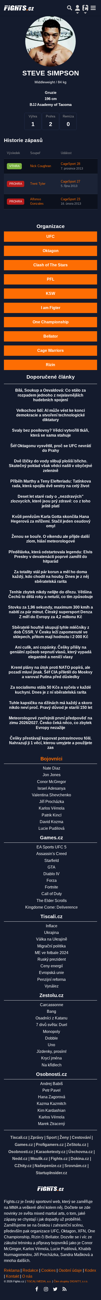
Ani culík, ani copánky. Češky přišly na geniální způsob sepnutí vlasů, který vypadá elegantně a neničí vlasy (50, 652)
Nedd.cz (19, 1159)
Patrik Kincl (52, 815)
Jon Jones (52, 775)
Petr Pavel (51, 1090)
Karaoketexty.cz (50, 1152)
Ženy (64, 1137)
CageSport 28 (70, 164)
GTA (51, 867)
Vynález (52, 986)
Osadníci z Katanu (51, 1018)
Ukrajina (51, 932)
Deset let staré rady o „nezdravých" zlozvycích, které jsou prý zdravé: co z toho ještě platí (50, 501)
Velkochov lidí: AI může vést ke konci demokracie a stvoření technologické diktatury (50, 415)
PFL (50, 279)
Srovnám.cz (75, 1166)
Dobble (51, 1038)
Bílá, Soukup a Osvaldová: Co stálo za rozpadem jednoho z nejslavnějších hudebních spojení (50, 395)
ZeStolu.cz (76, 1145)
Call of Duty (51, 894)
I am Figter (50, 308)
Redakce (30, 1270)
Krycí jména (51, 1058)
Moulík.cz (39, 1159)
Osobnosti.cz (20, 1152)
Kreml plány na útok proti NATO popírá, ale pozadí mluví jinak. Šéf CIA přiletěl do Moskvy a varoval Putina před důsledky (50, 672)
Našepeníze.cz (48, 1166)
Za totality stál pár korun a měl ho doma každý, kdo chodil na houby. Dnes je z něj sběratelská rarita (50, 576)
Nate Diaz (51, 768)
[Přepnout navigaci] (77, 8)
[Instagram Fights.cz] (46, 1289)
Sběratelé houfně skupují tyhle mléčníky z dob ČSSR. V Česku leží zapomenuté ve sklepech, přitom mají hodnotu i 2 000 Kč (50, 632)
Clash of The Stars (50, 265)
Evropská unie (51, 973)
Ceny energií (51, 966)
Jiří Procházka (51, 802)
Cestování (81, 1137)
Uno (51, 1045)
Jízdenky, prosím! (51, 1051)
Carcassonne (51, 1005)
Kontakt (13, 1276)
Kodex (90, 1270)
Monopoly (51, 1031)
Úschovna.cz (80, 1152)
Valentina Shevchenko (51, 795)
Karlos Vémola (51, 808)
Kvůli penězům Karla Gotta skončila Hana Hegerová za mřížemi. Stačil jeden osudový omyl (50, 521)
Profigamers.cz (50, 1145)
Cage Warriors (50, 350)
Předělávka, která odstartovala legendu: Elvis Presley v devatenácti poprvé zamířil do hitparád (50, 556)
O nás (27, 1276)
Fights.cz (59, 1159)
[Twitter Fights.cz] (55, 1289)
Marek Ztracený (51, 1124)
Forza (52, 880)
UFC (50, 236)
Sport (51, 1137)
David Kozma (51, 822)
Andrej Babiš (51, 1084)
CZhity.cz (23, 1166)
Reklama (12, 1270)
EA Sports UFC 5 (51, 847)
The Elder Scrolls (52, 901)
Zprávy (36, 1137)
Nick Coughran (40, 166)
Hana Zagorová (51, 1097)
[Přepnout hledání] (70, 8)
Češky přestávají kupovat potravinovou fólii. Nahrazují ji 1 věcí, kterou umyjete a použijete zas (50, 743)
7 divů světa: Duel (51, 1025)
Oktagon (51, 251)
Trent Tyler (37, 184)
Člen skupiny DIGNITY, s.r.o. (71, 1281)
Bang (51, 1011)
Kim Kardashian (51, 1110)
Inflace (51, 926)
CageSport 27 (70, 181)
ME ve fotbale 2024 (51, 953)
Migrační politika (51, 946)
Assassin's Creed (51, 854)
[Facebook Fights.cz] (36, 1289)
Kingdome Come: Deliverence (51, 907)
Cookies (48, 1270)
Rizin (50, 365)
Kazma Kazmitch (51, 1103)
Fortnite (51, 887)
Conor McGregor (51, 782)
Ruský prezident (52, 959)
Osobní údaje (70, 1270)
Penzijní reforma (51, 979)
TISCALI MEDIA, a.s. (38, 1281)
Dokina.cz (80, 1159)
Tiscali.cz (18, 1137)
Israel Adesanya (51, 788)
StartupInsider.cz (51, 1173)
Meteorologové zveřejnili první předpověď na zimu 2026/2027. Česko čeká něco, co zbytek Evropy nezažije (50, 722)
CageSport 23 (70, 199)
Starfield (51, 860)
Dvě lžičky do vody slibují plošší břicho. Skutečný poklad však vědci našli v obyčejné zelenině (50, 465)
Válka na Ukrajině (51, 939)
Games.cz (24, 1145)
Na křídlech (52, 1065)
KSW (50, 293)
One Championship (51, 322)
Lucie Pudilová (51, 828)
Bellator (50, 336)
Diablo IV (51, 874)
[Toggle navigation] (93, 8)
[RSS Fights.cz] (64, 1289)
